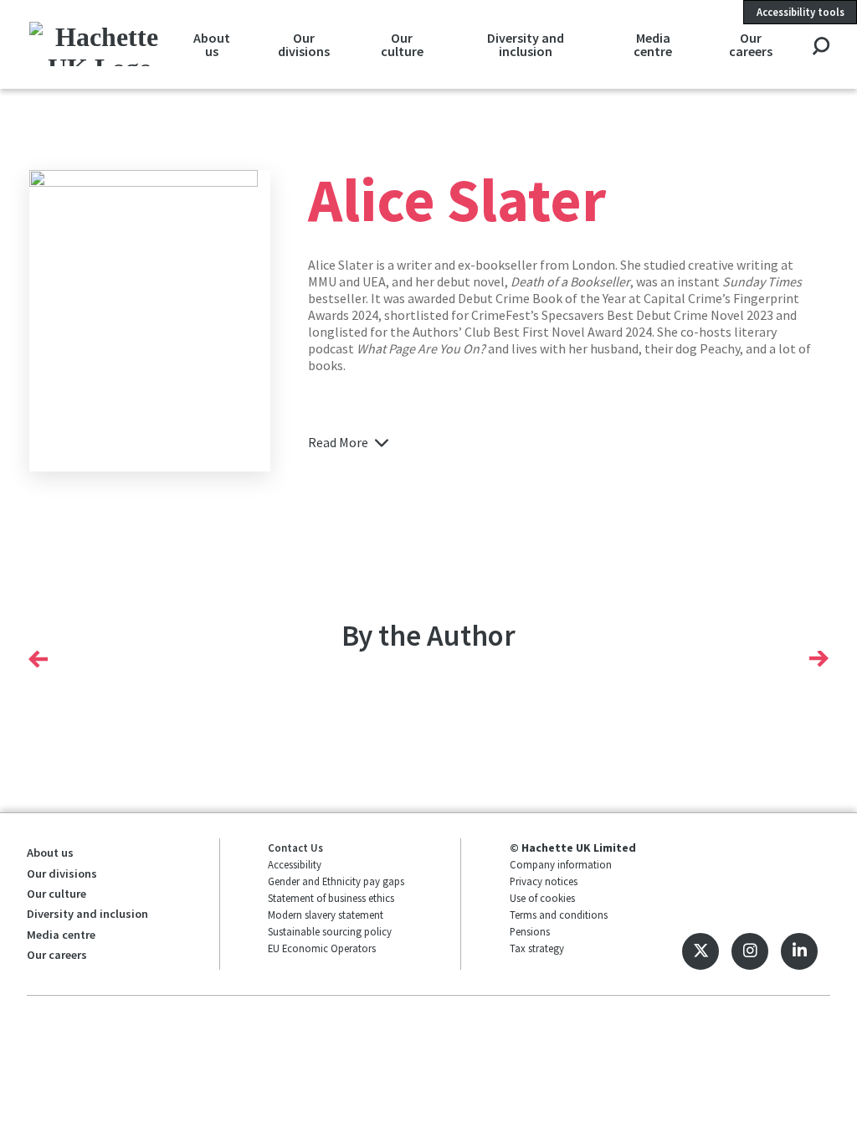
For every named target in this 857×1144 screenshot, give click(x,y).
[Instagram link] (749, 951)
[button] (38, 658)
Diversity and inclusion (525, 44)
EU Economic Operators (322, 948)
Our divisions (304, 44)
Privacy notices (543, 881)
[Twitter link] (700, 951)
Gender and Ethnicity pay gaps (336, 881)
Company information (561, 864)
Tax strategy (537, 948)
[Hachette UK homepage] (100, 44)
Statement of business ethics (331, 897)
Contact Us (295, 847)
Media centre (653, 44)
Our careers (750, 44)
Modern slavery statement (325, 914)
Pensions (530, 931)
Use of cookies (542, 897)
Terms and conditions (559, 914)
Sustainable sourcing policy (330, 931)
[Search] (820, 47)
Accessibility (294, 864)
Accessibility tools (800, 11)
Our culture (402, 44)
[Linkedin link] (799, 951)
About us (211, 44)
